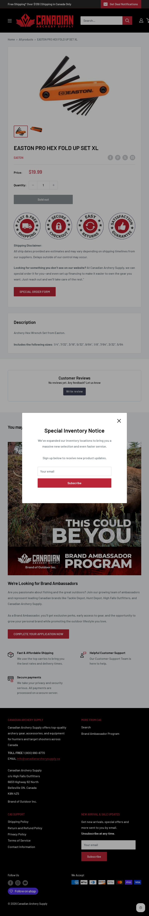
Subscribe (74, 483)
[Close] (119, 420)
